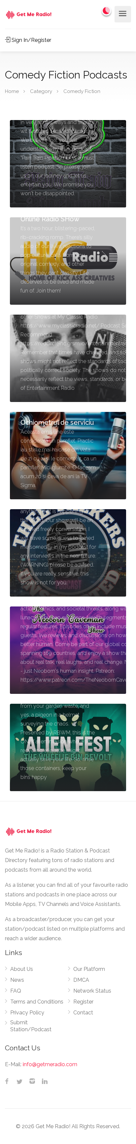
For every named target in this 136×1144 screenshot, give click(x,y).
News (17, 980)
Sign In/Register (30, 40)
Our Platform (89, 969)
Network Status (92, 991)
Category (41, 91)
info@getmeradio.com (50, 1064)
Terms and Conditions (36, 1002)
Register (83, 1002)
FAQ (15, 991)
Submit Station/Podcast (30, 1026)
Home (12, 91)
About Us (21, 969)
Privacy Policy (27, 1012)
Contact (83, 1012)
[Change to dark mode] (107, 10)
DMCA (81, 980)
